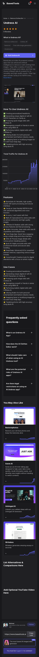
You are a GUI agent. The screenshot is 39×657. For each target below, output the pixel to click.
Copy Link (31, 634)
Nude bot (7, 45)
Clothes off (23, 42)
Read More (7, 78)
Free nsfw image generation (22, 45)
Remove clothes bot (16, 18)
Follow (31, 624)
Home (5, 18)
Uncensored (8, 49)
